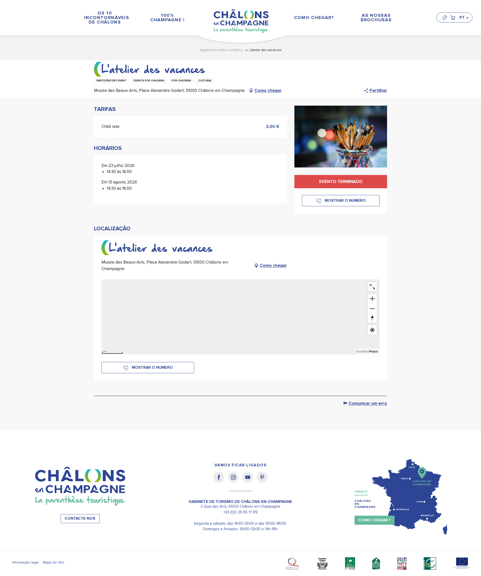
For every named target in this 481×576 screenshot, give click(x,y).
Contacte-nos (80, 518)
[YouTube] (249, 480)
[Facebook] (220, 480)
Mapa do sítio (53, 562)
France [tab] (361, 492)
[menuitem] (104, 17)
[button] (463, 17)
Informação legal (25, 562)
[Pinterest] (262, 480)
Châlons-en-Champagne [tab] (365, 504)
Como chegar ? (374, 520)
